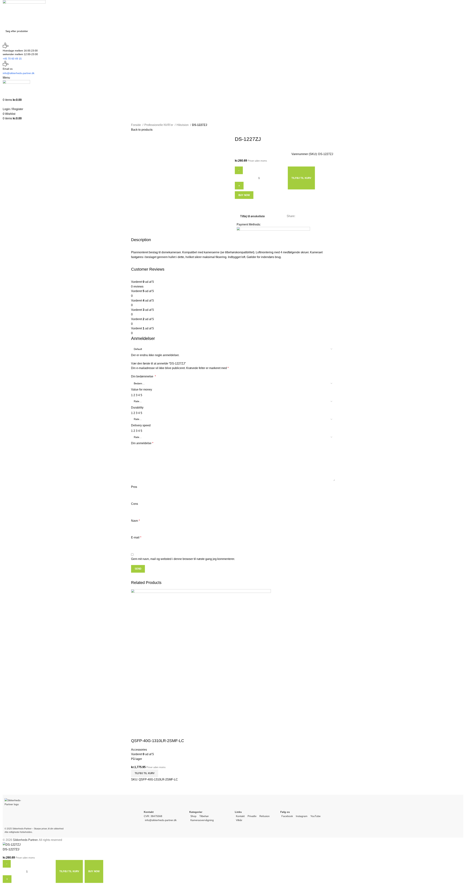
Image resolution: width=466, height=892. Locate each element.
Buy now (244, 195)
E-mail (136, 537)
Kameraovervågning (202, 820)
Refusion (264, 816)
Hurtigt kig (135, 733)
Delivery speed (141, 425)
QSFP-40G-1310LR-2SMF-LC (157, 740)
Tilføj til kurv (301, 178)
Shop (193, 816)
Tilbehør (204, 816)
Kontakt (240, 816)
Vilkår (239, 820)
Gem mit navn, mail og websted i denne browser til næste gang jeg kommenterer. (183, 558)
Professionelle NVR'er (159, 124)
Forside (136, 124)
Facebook (287, 816)
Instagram (301, 816)
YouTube (315, 816)
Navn (135, 520)
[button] (144, 773)
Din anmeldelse (142, 443)
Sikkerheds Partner (25, 839)
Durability (137, 407)
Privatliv (252, 816)
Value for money (141, 389)
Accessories (139, 749)
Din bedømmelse (143, 376)
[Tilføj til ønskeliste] (145, 733)
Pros (134, 486)
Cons (134, 503)
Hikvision (183, 124)
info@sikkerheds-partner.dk (161, 820)
